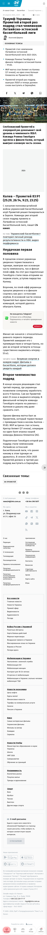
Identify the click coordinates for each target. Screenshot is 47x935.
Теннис (10, 799)
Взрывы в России (14, 647)
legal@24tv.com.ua (32, 901)
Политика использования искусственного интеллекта (9, 576)
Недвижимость (14, 770)
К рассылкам (16, 841)
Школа (10, 752)
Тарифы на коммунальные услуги (21, 703)
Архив (27, 575)
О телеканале (8, 552)
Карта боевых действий (17, 633)
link (26, 511)
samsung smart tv (27, 864)
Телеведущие (8, 556)
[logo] (16, 3)
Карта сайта (30, 579)
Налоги (10, 706)
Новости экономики (16, 689)
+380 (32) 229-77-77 (17, 899)
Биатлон (10, 802)
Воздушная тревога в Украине (19, 640)
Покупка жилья (13, 777)
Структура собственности (31, 570)
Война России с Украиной (19, 626)
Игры (27, 583)
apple (27, 857)
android (10, 857)
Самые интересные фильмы (18, 721)
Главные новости (14, 601)
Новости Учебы (14, 743)
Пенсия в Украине (14, 709)
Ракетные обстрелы (15, 630)
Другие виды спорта (15, 805)
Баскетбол (21, 10)
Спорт (10, 789)
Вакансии (29, 565)
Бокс (9, 792)
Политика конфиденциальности (11, 569)
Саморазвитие (13, 759)
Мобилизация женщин (16, 668)
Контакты (29, 561)
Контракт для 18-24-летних (18, 672)
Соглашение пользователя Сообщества (30, 544)
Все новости (13, 598)
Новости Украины (14, 605)
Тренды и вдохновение (16, 780)
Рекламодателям (9, 560)
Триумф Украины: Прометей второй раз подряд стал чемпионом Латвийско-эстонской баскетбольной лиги (35, 10)
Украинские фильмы (15, 724)
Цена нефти (12, 693)
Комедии (10, 731)
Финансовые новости (16, 699)
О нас (5, 538)
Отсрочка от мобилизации (18, 675)
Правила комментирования (32, 550)
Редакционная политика (8, 547)
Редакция (6, 542)
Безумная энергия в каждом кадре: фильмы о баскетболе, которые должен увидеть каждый (21, 363)
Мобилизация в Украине (19, 658)
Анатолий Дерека (16, 38)
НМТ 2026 (11, 755)
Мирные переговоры (15, 637)
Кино (9, 718)
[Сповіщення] (44, 3)
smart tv (10, 864)
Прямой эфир (12, 608)
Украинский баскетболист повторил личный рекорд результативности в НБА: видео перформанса (21, 238)
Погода (10, 618)
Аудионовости (13, 615)
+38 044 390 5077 (32, 501)
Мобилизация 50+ (14, 665)
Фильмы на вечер (14, 728)
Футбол (10, 795)
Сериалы (10, 734)
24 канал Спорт (9, 10)
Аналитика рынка (14, 774)
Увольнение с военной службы (20, 662)
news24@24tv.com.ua (12, 501)
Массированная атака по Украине (21, 643)
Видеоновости (13, 612)
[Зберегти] (40, 93)
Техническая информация (30, 556)
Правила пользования (11, 564)
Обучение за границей (16, 762)
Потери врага (12, 650)
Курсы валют (12, 696)
